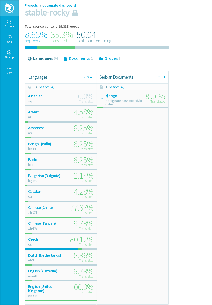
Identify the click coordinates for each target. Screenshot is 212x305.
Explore (9, 26)
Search (44, 87)
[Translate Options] (101, 99)
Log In (9, 42)
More (9, 73)
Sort (90, 77)
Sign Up (9, 57)
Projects (32, 5)
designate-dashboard (59, 5)
